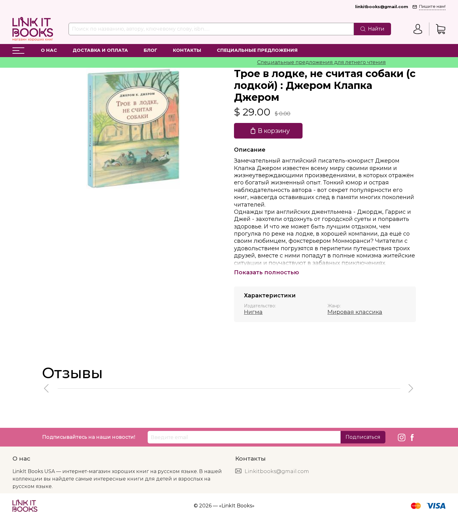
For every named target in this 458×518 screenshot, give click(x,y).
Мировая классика (354, 312)
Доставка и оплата (100, 50)
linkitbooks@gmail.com (381, 6)
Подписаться (363, 437)
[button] (46, 388)
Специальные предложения (257, 50)
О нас (49, 50)
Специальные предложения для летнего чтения (313, 62)
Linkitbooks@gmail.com (277, 471)
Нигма (253, 312)
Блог (150, 50)
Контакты (187, 50)
